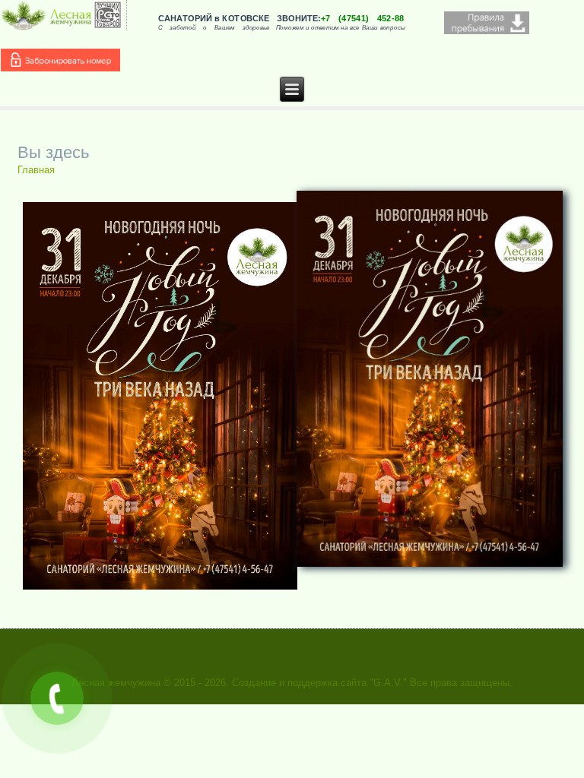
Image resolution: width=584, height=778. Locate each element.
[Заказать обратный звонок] (57, 698)
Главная (36, 170)
